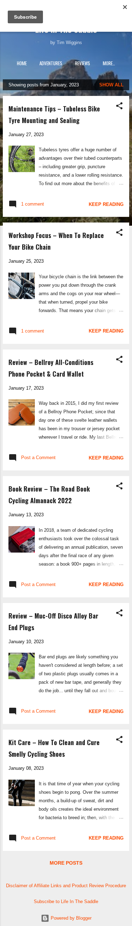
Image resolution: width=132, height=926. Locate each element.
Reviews (82, 63)
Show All (111, 84)
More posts (66, 863)
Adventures (50, 63)
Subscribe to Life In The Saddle (66, 901)
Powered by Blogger (70, 918)
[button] (119, 106)
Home (22, 63)
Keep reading (106, 204)
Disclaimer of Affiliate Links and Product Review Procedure (66, 885)
